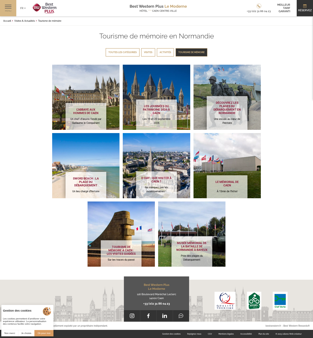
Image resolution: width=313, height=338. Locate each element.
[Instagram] (132, 316)
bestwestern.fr (273, 325)
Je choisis (26, 333)
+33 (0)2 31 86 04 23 (156, 303)
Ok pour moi (44, 333)
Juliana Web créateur (292, 334)
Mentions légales (226, 334)
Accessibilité (246, 334)
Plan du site (263, 334)
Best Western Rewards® (296, 325)
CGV (210, 334)
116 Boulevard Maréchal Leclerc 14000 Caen (156, 296)
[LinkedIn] (165, 316)
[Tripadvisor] (181, 316)
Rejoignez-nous (194, 334)
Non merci (9, 333)
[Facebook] (148, 316)
